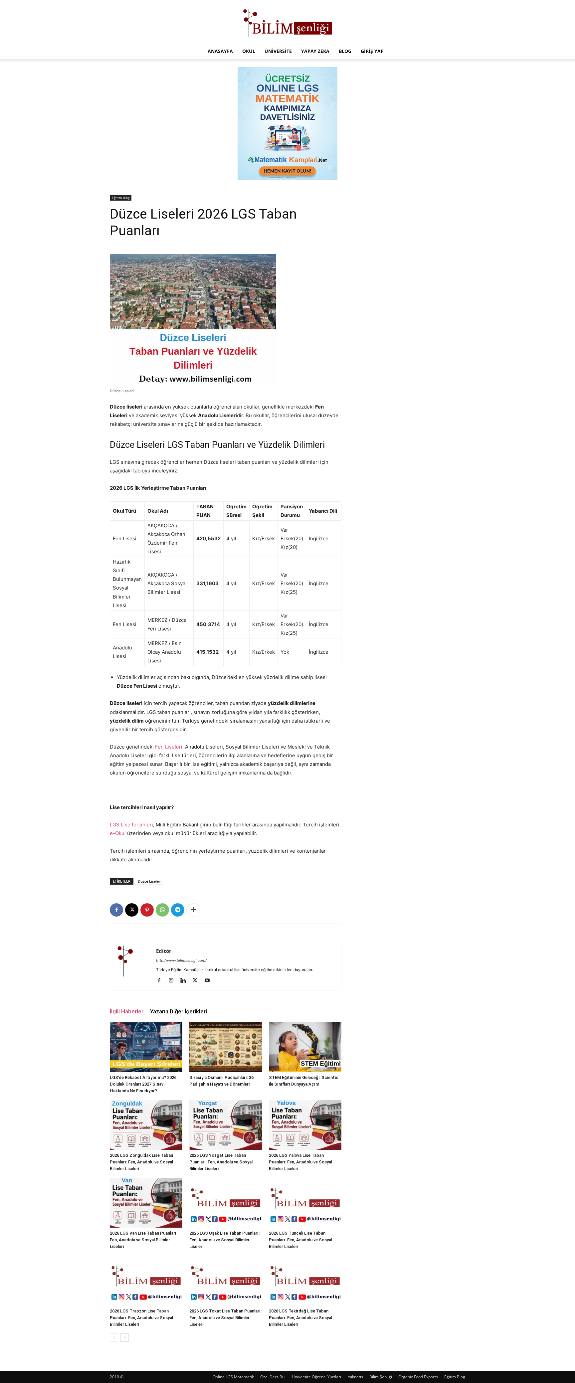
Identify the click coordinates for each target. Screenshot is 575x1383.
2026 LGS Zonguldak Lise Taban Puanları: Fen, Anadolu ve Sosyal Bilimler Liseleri (141, 1162)
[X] (131, 910)
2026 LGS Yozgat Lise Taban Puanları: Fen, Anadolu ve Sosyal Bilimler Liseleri (221, 1162)
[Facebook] (116, 910)
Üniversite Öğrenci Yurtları (316, 1377)
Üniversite (278, 51)
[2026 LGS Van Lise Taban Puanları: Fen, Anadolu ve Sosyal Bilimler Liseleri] (146, 1203)
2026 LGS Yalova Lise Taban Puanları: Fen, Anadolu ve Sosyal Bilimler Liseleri (300, 1162)
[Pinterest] (147, 910)
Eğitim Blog (120, 197)
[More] (193, 910)
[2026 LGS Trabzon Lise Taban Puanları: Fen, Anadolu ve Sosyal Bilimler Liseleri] (146, 1280)
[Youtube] (209, 981)
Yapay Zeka (315, 51)
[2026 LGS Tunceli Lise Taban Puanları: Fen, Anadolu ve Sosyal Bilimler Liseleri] (305, 1203)
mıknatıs (355, 1377)
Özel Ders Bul (273, 1377)
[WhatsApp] (162, 910)
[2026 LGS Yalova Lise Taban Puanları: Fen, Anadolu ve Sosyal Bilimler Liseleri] (305, 1125)
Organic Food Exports (418, 1377)
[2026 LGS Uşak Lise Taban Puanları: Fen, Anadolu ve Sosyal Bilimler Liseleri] (225, 1203)
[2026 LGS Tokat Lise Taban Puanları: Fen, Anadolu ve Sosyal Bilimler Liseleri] (225, 1280)
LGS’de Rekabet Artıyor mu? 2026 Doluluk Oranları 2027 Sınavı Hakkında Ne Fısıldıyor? (143, 1084)
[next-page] (124, 1337)
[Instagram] (173, 981)
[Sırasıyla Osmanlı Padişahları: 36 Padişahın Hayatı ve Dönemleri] (225, 1047)
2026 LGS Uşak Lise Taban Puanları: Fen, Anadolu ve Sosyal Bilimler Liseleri (224, 1240)
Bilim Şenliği (380, 1377)
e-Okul (118, 833)
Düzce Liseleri (149, 881)
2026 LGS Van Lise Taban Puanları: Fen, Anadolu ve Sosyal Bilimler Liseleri (143, 1240)
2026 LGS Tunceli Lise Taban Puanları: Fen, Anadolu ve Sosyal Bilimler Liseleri (300, 1240)
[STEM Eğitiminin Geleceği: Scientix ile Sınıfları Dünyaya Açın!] (305, 1047)
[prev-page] (114, 1337)
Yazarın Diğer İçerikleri (178, 1011)
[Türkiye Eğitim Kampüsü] (287, 22)
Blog (345, 51)
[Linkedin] (185, 981)
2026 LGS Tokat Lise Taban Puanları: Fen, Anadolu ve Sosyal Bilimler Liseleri (225, 1317)
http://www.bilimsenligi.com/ (181, 960)
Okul (248, 51)
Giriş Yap (372, 51)
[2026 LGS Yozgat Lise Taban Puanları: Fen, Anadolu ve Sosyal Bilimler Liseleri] (225, 1125)
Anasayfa (220, 51)
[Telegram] (177, 910)
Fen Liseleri (168, 747)
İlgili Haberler (126, 1011)
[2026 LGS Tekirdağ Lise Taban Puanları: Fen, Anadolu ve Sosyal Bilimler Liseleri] (305, 1280)
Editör (163, 951)
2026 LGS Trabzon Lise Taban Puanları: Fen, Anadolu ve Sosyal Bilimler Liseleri (141, 1317)
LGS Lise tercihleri (131, 824)
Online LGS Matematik (233, 1377)
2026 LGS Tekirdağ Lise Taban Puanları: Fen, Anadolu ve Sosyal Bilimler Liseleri (300, 1317)
